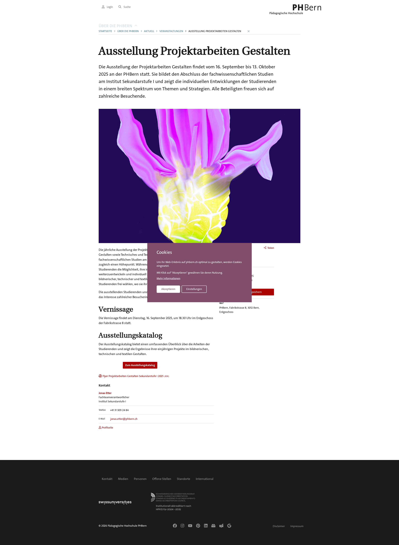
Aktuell (149, 31)
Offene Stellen (161, 479)
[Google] (229, 526)
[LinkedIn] (206, 526)
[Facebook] (175, 526)
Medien (123, 479)
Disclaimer (279, 526)
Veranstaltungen (171, 31)
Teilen (270, 247)
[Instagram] (182, 526)
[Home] (295, 9)
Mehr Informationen (168, 278)
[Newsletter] (213, 526)
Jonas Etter (105, 393)
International (204, 479)
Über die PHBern (115, 26)
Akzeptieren (168, 289)
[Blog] (221, 526)
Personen (140, 479)
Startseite (105, 31)
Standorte (183, 479)
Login (110, 7)
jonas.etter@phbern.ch (123, 419)
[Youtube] (190, 526)
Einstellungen (194, 289)
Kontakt (107, 479)
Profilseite (107, 427)
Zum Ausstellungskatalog (140, 365)
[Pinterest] (198, 526)
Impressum (296, 526)
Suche (127, 7)
